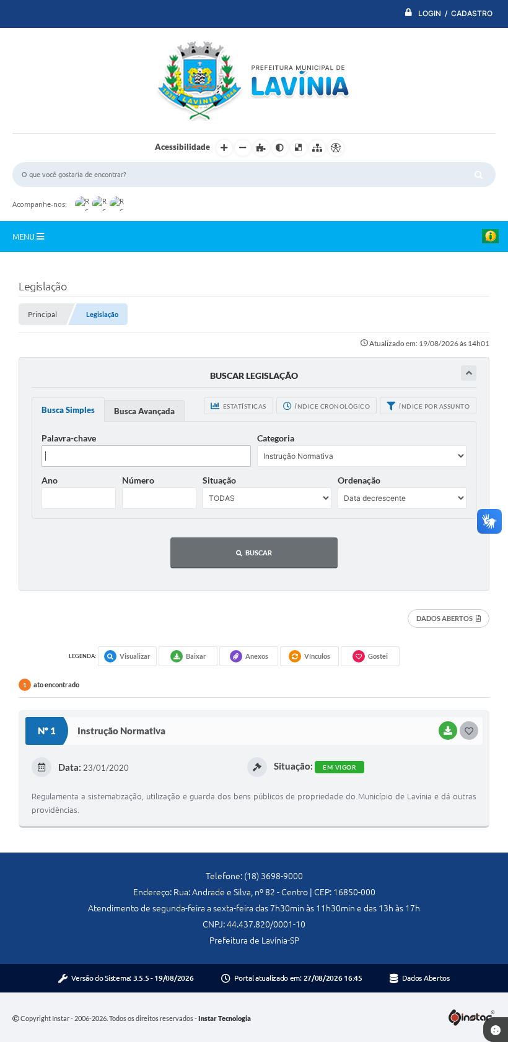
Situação (219, 480)
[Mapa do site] (317, 148)
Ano (50, 480)
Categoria (275, 438)
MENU (24, 236)
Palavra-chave (69, 438)
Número (138, 480)
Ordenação (359, 480)
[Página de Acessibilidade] (336, 148)
